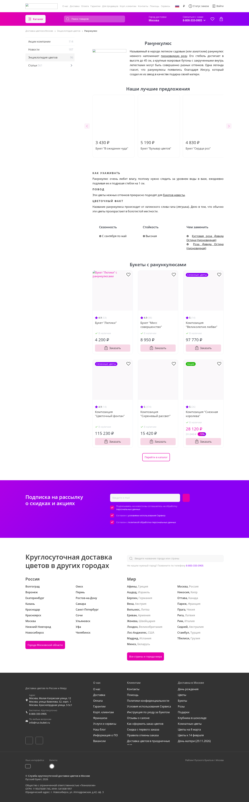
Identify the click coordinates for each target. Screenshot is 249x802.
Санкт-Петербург (87, 609)
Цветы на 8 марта (189, 729)
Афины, (132, 586)
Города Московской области (45, 645)
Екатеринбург (34, 598)
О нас (65, 6)
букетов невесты (174, 195)
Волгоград (32, 586)
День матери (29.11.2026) (194, 741)
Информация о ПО (105, 735)
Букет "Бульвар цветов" (156, 145)
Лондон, (132, 627)
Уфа (78, 627)
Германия (145, 598)
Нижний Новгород (38, 627)
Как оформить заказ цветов (145, 724)
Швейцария (147, 621)
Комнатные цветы (190, 724)
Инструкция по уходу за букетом (148, 712)
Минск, (132, 644)
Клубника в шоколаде (192, 718)
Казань (30, 604)
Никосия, (183, 592)
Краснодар (32, 609)
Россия (194, 586)
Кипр (194, 592)
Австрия (140, 604)
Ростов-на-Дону (86, 598)
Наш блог (99, 729)
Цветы (182, 695)
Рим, (180, 621)
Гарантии (95, 6)
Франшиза (100, 718)
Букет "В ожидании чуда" (112, 145)
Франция (194, 604)
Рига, (180, 615)
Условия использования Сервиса (149, 706)
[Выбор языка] (177, 6)
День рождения (188, 689)
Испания (145, 638)
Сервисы (165, 6)
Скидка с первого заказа (143, 729)
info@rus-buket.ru (39, 722)
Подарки (183, 712)
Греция (143, 586)
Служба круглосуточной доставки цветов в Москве (59, 775)
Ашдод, (132, 592)
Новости (50, 49)
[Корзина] (221, 19)
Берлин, (132, 598)
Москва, (182, 586)
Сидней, (182, 627)
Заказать (115, 348)
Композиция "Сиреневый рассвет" (155, 414)
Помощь (154, 6)
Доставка (74, 6)
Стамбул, (183, 632)
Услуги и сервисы (104, 724)
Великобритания (150, 627)
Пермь (80, 592)
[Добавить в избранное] (128, 274)
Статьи (35, 65)
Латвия (190, 615)
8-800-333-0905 (194, 565)
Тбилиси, (183, 638)
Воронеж (31, 592)
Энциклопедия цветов (50, 57)
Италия (189, 621)
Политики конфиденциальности (148, 701)
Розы (181, 706)
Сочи (79, 615)
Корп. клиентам (128, 6)
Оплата (85, 6)
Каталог (38, 19)
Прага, (181, 609)
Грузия (195, 638)
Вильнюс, (133, 609)
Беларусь (143, 644)
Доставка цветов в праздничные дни (148, 743)
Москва (30, 621)
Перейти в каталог (156, 457)
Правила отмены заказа (143, 735)
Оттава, (182, 598)
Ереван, (132, 615)
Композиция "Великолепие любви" (201, 325)
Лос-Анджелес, (137, 632)
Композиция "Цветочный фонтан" (110, 414)
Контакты (143, 6)
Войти (220, 6)
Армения (144, 615)
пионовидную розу (174, 56)
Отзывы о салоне (138, 718)
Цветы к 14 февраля (191, 735)
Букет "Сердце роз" (198, 145)
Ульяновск (83, 621)
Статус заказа (201, 6)
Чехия (191, 609)
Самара (81, 604)
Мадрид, (133, 638)
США (151, 632)
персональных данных (128, 509)
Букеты (182, 701)
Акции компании (50, 41)
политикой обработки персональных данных (152, 522)
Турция (195, 632)
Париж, (182, 604)
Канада (193, 598)
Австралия (196, 627)
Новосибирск (34, 632)
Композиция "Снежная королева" (202, 414)
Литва (145, 609)
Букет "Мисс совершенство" (151, 325)
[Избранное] (212, 19)
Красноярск (33, 615)
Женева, (132, 621)
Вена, (130, 604)
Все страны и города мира (145, 656)
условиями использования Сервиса (146, 515)
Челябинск (83, 632)
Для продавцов (110, 6)
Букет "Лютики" (106, 323)
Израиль (144, 592)
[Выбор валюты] (184, 6)
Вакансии (99, 741)
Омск (79, 586)
